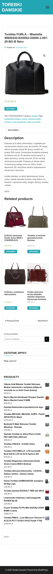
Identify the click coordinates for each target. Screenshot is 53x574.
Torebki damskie (19, 570)
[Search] (46, 339)
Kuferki (35, 116)
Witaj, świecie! (10, 361)
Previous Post (12, 321)
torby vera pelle (34, 122)
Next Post (42, 321)
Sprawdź (10, 109)
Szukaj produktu (11, 334)
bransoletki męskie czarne (15, 119)
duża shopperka (19, 122)
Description (13, 130)
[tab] (13, 130)
